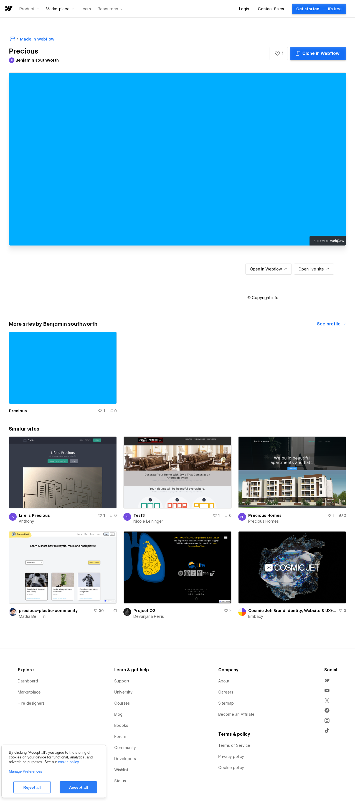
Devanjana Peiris (148, 616)
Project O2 (144, 610)
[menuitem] (327, 680)
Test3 (139, 515)
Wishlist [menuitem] (121, 770)
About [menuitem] (223, 681)
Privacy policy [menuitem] (231, 756)
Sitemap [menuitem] (226, 703)
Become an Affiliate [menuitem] (236, 714)
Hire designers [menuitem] (31, 703)
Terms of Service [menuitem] (234, 745)
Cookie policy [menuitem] (231, 767)
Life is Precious (34, 515)
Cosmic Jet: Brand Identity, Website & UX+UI (292, 610)
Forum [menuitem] (120, 736)
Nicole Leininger (148, 521)
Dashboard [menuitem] (28, 681)
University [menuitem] (123, 692)
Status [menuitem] (120, 781)
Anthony (26, 521)
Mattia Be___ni (32, 616)
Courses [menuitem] (122, 703)
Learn (86, 9)
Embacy (255, 616)
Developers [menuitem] (125, 759)
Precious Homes (265, 515)
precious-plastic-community (48, 610)
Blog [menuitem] (118, 714)
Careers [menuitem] (225, 692)
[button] (29, 9)
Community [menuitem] (125, 747)
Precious (18, 411)
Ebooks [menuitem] (121, 725)
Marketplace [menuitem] (29, 692)
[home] (8, 9)
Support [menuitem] (121, 681)
